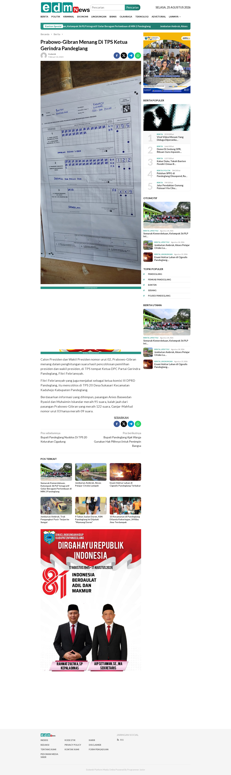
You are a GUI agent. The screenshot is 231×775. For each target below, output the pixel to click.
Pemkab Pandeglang (159, 279)
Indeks (44, 740)
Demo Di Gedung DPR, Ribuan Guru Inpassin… (169, 150)
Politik (166, 170)
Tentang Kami (48, 749)
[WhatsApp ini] (138, 55)
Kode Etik (70, 740)
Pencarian (132, 7)
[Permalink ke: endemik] (44, 55)
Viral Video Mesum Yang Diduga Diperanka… (170, 138)
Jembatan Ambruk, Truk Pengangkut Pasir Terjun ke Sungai (55, 519)
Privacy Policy (73, 745)
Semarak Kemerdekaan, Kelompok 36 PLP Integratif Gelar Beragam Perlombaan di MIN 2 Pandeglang (56, 487)
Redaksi (45, 745)
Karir (92, 740)
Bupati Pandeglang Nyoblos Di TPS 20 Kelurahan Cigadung (64, 437)
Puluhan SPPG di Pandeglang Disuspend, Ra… (172, 174)
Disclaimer (95, 745)
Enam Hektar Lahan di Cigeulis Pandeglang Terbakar (125, 484)
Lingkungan (167, 254)
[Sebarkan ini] (117, 55)
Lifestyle (154, 231)
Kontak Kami (72, 749)
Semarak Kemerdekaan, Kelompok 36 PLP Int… (165, 235)
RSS (122, 740)
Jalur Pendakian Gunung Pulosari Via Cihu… (170, 187)
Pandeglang (155, 274)
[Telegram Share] (131, 55)
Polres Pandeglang (159, 295)
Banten (152, 285)
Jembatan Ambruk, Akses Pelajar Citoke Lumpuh (153, 26)
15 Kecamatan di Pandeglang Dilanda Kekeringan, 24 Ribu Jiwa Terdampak (125, 519)
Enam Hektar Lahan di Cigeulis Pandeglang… (170, 258)
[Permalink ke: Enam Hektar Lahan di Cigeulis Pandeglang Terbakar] (125, 472)
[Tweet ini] (124, 55)
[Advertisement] (115, 701)
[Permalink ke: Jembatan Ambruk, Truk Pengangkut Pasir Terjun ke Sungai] (56, 505)
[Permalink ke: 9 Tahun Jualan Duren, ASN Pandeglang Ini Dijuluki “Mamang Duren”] (91, 505)
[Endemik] (65, 7)
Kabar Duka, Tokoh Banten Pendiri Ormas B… (171, 162)
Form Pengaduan (98, 749)
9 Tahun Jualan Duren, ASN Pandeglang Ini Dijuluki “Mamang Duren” (89, 519)
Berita (160, 134)
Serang (152, 290)
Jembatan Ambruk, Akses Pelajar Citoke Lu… (172, 246)
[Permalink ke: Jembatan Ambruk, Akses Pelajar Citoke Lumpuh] (91, 472)
